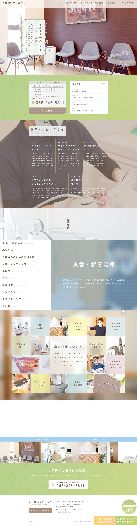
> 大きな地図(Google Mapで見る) (98, 439)
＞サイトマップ (31, 521)
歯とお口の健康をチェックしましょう (82, 110)
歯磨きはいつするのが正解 (79, 91)
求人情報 (47, 111)
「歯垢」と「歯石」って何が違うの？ (82, 97)
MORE (104, 83)
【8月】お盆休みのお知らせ (79, 104)
